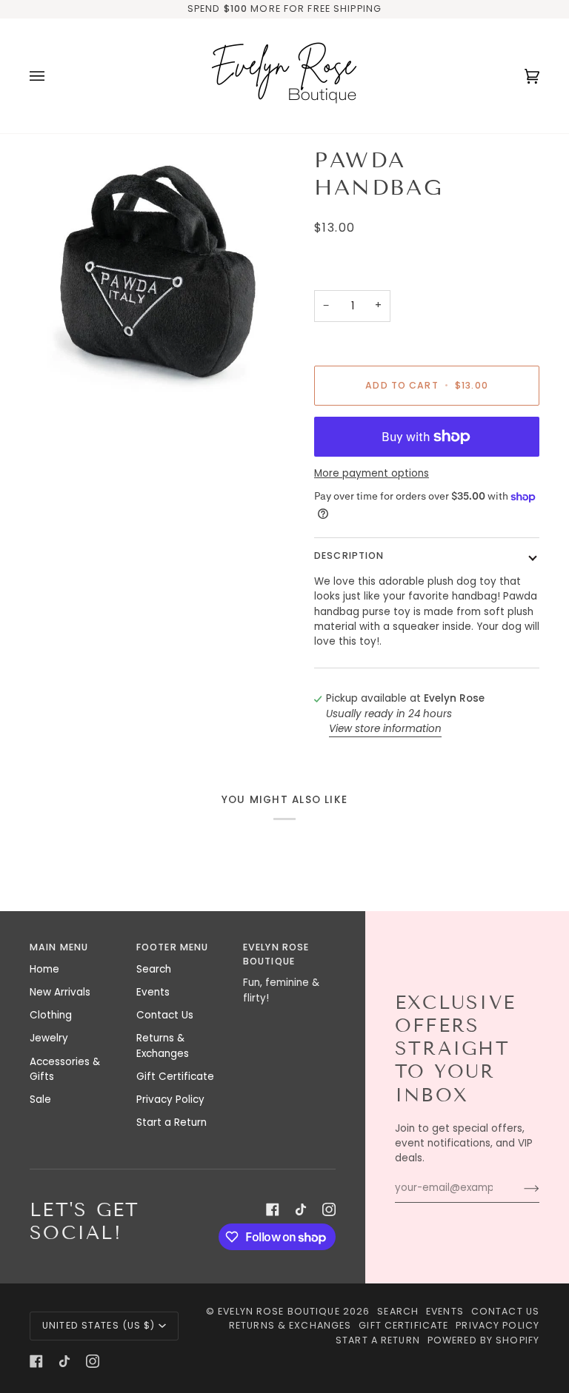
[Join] (519, 1188)
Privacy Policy (170, 1099)
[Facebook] (272, 1209)
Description (349, 555)
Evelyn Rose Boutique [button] (276, 954)
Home (44, 969)
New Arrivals (60, 992)
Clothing (51, 1015)
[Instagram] (329, 1209)
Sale (40, 1099)
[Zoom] (157, 274)
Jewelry (49, 1038)
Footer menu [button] (172, 947)
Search (153, 969)
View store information (385, 729)
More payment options (371, 473)
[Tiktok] (300, 1209)
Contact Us (164, 1015)
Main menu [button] (59, 947)
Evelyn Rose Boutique (279, 1311)
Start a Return (171, 1122)
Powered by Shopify (483, 1340)
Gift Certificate (175, 1077)
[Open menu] (52, 76)
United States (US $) (99, 1325)
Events (153, 992)
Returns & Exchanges (162, 1045)
